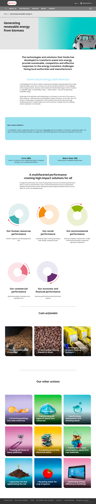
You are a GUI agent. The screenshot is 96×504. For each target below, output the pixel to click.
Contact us (59, 500)
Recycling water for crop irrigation (48, 473)
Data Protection (69, 500)
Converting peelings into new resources (18, 410)
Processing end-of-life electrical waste (48, 441)
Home (6, 14)
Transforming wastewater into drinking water (77, 410)
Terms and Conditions (21, 500)
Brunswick (47, 130)
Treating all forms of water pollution (18, 441)
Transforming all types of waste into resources (48, 410)
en (75, 3)
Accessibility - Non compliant (45, 500)
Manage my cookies (82, 500)
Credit (32, 500)
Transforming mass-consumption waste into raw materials (77, 441)
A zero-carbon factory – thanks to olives (48, 341)
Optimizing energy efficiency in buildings (77, 473)
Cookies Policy (8, 500)
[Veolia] (12, 3)
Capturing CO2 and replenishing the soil (18, 473)
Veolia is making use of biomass (18, 341)
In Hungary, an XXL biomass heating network (77, 341)
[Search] (90, 8)
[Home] (6, 8)
